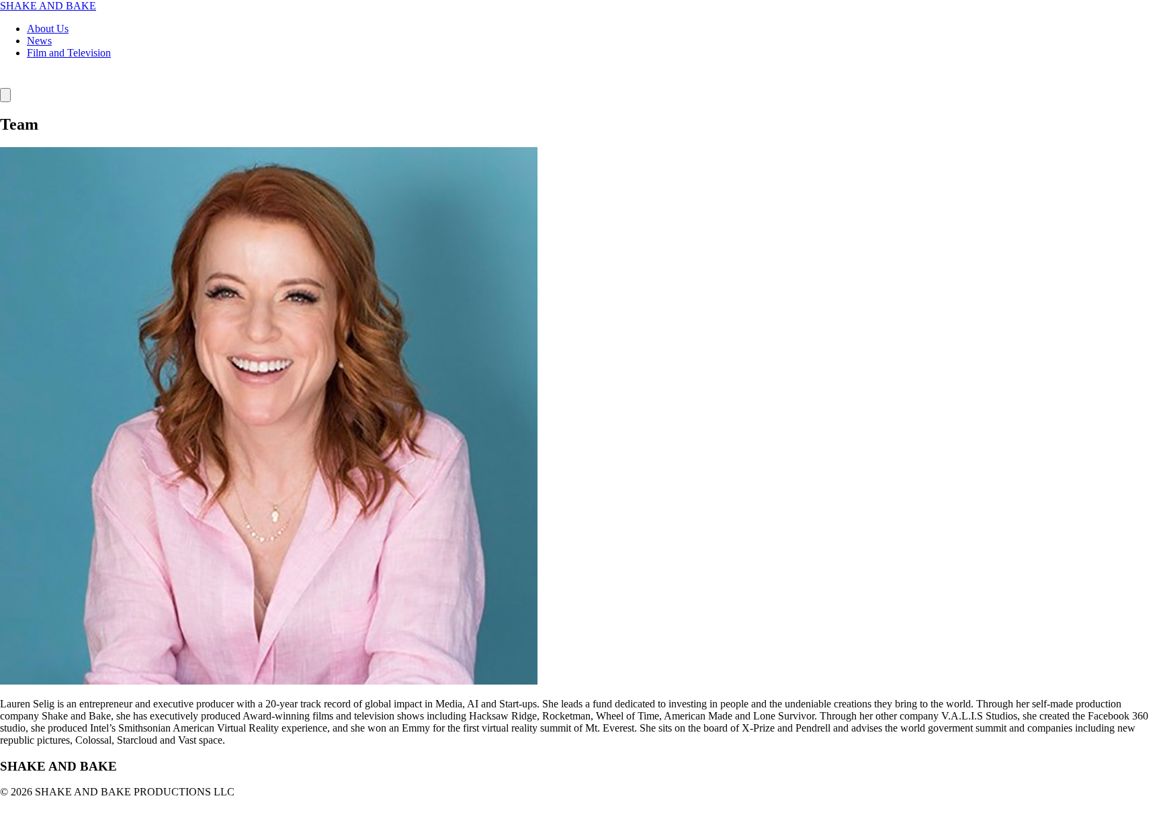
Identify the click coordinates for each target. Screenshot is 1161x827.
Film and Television (69, 52)
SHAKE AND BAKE (48, 5)
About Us (48, 28)
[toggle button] (5, 95)
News (39, 40)
